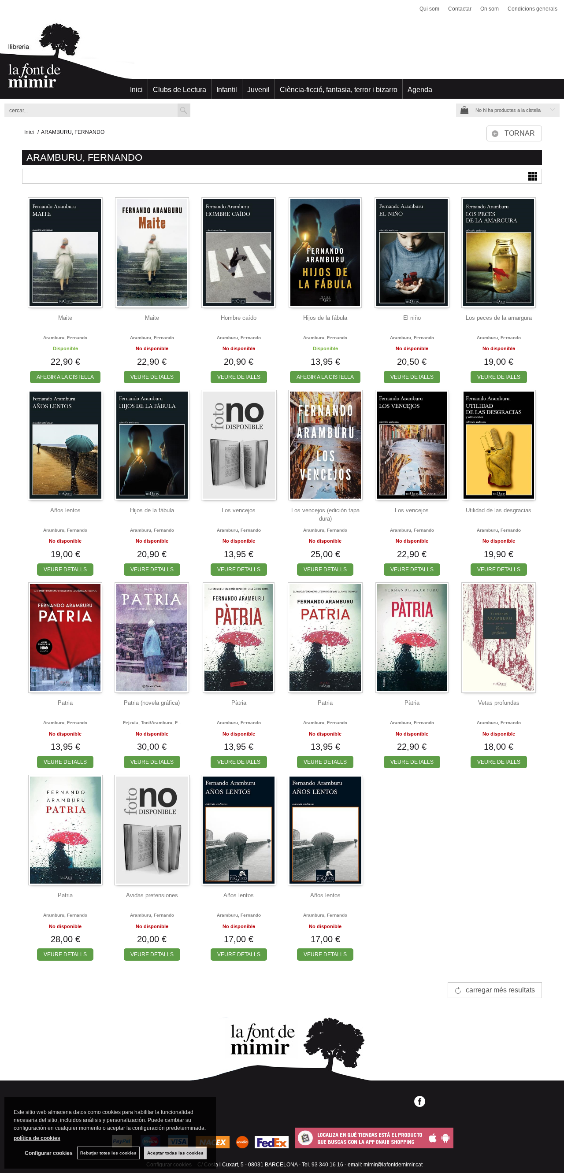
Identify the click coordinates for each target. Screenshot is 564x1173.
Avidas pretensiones (152, 895)
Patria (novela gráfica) (152, 702)
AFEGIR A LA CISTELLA (65, 377)
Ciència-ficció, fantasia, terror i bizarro (338, 89)
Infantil (226, 89)
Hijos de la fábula (325, 318)
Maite (65, 318)
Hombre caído (238, 318)
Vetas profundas (498, 702)
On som (489, 9)
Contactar (459, 9)
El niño (412, 318)
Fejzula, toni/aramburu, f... (152, 722)
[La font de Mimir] (282, 59)
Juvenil (258, 89)
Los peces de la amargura (499, 318)
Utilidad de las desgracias (498, 510)
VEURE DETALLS (152, 377)
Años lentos (65, 510)
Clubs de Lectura (179, 89)
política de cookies (37, 1138)
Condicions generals (532, 9)
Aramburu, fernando (65, 337)
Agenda (420, 89)
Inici (136, 89)
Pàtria (238, 702)
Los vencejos (239, 510)
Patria (65, 702)
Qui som (429, 9)
